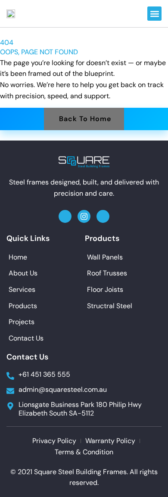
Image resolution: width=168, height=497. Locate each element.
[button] (154, 13)
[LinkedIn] (102, 216)
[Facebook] (65, 216)
